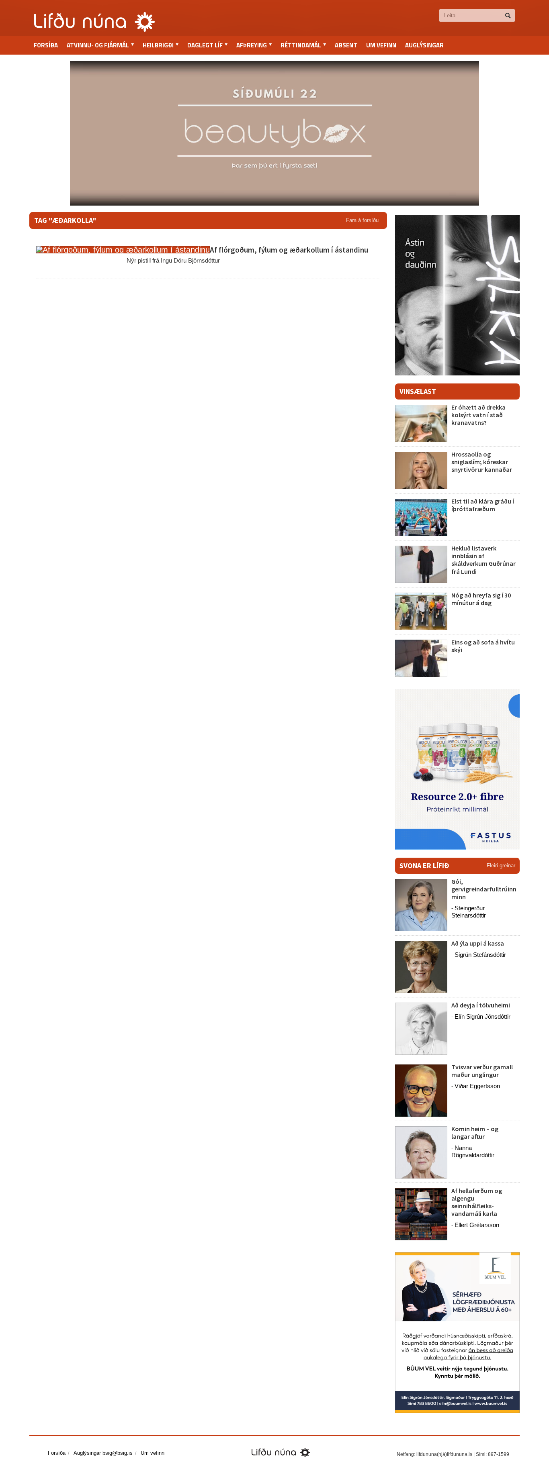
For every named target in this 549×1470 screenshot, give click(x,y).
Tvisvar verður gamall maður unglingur (482, 1071)
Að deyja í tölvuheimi (481, 1005)
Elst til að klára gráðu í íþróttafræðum (482, 505)
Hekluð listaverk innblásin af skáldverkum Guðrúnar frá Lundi (483, 559)
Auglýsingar (424, 45)
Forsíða (46, 45)
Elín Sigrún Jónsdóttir (482, 1016)
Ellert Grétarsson (477, 1224)
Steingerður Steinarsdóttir (468, 912)
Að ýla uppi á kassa (477, 943)
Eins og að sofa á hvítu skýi (483, 646)
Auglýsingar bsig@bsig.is (103, 1453)
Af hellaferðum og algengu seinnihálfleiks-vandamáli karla (476, 1202)
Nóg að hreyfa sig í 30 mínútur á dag (481, 599)
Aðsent (346, 45)
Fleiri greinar (501, 865)
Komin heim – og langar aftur (474, 1132)
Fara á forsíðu (362, 220)
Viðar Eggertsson (477, 1086)
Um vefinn (381, 45)
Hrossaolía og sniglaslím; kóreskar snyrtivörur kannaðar (481, 461)
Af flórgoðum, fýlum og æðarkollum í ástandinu (289, 250)
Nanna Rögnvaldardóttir (472, 1151)
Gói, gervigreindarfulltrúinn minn (483, 889)
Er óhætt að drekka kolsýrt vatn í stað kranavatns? (478, 414)
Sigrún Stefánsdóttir (480, 954)
